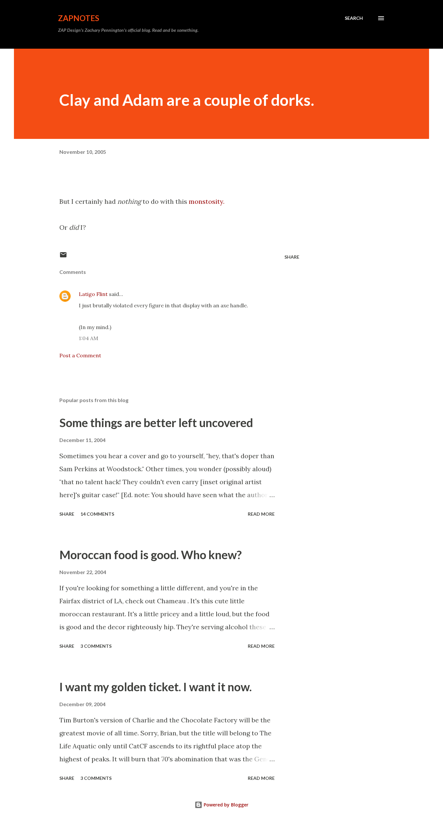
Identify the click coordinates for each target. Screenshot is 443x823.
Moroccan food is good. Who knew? (150, 554)
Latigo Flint (93, 294)
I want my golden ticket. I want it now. (155, 687)
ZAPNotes (78, 18)
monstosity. (206, 201)
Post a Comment (80, 355)
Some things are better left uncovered (156, 422)
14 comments (97, 514)
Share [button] (291, 257)
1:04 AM (88, 338)
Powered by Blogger (225, 805)
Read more (261, 514)
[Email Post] (63, 257)
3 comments (96, 646)
